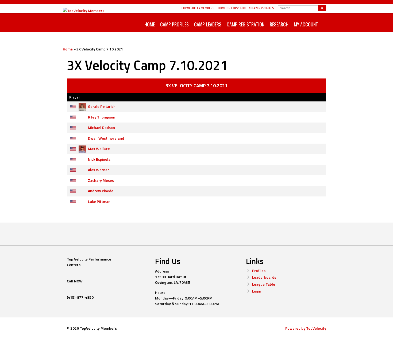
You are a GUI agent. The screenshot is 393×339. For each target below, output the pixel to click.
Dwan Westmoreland (106, 138)
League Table (263, 284)
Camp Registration (245, 24)
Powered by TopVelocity (305, 328)
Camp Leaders (207, 24)
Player (74, 97)
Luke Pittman (99, 201)
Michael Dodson (101, 127)
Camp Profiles (174, 24)
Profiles (258, 270)
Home (149, 24)
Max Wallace (99, 148)
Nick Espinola (99, 159)
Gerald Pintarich (101, 106)
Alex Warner (98, 169)
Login (256, 291)
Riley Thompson (101, 117)
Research (279, 24)
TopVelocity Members (197, 8)
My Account (306, 24)
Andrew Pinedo (100, 191)
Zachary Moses (101, 180)
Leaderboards (264, 277)
